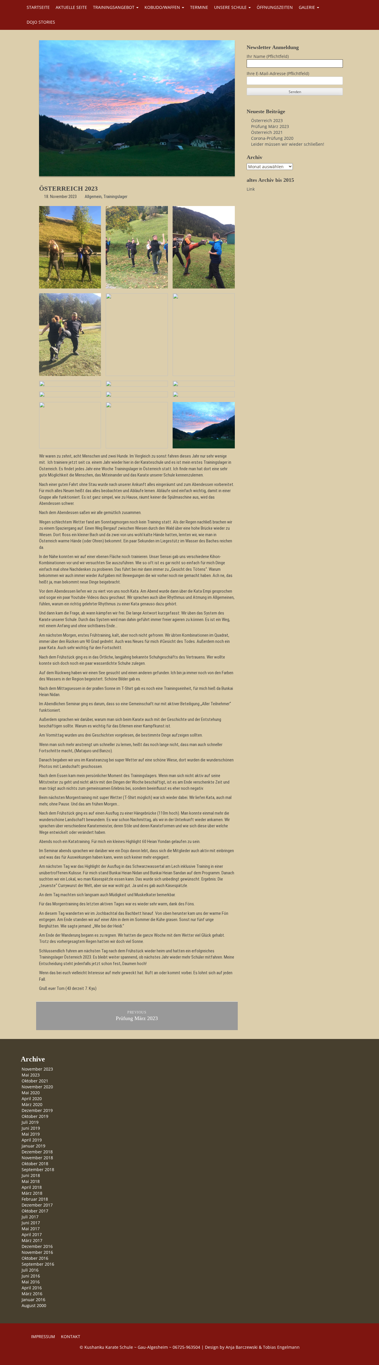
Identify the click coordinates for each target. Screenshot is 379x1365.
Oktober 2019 (35, 1116)
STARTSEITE (38, 7)
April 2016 (32, 1288)
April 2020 (32, 1098)
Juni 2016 (31, 1276)
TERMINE (199, 7)
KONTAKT (70, 1336)
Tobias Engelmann (281, 1347)
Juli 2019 (30, 1122)
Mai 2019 (31, 1134)
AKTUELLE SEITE (71, 7)
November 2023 (37, 1069)
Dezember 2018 (37, 1152)
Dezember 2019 (37, 1110)
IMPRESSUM (43, 1336)
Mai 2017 (31, 1228)
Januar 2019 (33, 1146)
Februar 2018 (35, 1199)
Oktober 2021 (35, 1081)
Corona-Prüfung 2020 (272, 138)
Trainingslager (115, 196)
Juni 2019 (31, 1128)
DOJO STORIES (41, 22)
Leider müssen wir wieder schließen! (287, 144)
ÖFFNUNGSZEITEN (275, 7)
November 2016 (37, 1252)
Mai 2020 (31, 1092)
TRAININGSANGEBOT (114, 7)
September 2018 (38, 1169)
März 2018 (32, 1193)
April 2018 (32, 1187)
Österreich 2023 (267, 120)
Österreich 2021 (267, 132)
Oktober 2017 (35, 1211)
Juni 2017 (31, 1222)
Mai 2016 (31, 1282)
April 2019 (32, 1140)
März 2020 (32, 1104)
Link (251, 189)
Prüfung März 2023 (270, 126)
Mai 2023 (31, 1075)
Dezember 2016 (37, 1246)
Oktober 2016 (35, 1258)
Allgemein (93, 196)
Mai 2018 (31, 1181)
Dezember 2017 (37, 1205)
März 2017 (32, 1240)
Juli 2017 (30, 1217)
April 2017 (32, 1234)
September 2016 (38, 1264)
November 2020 (37, 1087)
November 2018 (37, 1157)
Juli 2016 (30, 1270)
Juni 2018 (31, 1175)
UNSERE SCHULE (231, 7)
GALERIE (307, 7)
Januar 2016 (33, 1299)
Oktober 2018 (35, 1163)
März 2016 (32, 1293)
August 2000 (34, 1305)
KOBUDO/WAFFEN (162, 7)
